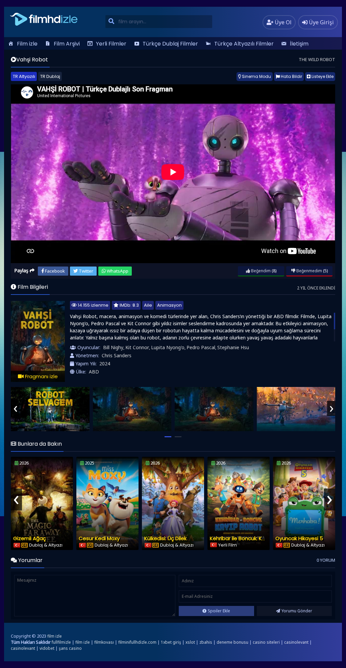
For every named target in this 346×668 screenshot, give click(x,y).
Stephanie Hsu (233, 347)
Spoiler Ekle (219, 611)
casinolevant (296, 642)
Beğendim (260, 271)
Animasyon (169, 305)
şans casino (70, 648)
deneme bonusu (232, 642)
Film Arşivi (67, 44)
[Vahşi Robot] (50, 409)
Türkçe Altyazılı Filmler (244, 44)
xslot (190, 642)
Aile (148, 305)
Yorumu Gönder (296, 611)
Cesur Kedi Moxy (99, 538)
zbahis (205, 642)
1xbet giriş (171, 642)
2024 (104, 363)
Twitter (85, 271)
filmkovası (104, 642)
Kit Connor (137, 347)
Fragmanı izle (41, 376)
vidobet (47, 648)
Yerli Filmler (111, 44)
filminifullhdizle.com (137, 642)
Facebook (54, 271)
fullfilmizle (61, 642)
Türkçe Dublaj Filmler (170, 44)
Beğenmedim (308, 271)
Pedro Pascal (201, 347)
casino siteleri (266, 642)
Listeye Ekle (322, 76)
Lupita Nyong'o (167, 347)
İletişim (299, 44)
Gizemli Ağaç (29, 538)
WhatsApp (117, 271)
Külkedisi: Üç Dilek (165, 538)
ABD (94, 371)
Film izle (27, 44)
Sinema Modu (256, 76)
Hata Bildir (291, 76)
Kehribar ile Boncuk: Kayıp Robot (249, 538)
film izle (54, 636)
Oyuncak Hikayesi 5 (299, 538)
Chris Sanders (116, 355)
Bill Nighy (113, 347)
